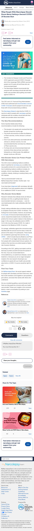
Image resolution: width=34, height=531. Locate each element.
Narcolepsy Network (10, 111)
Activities (4, 291)
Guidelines (21, 491)
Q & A (15, 7)
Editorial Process (23, 493)
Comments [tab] (9, 335)
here (8, 306)
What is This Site (23, 487)
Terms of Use (5, 504)
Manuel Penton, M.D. (18, 25)
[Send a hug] (10, 354)
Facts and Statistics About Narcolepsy (14, 404)
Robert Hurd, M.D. (24, 21)
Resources (9, 7)
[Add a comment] (9, 32)
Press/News (21, 499)
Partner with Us (23, 497)
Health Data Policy (6, 510)
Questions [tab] (24, 335)
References (4, 294)
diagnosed (14, 186)
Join (32, 4)
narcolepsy (22, 113)
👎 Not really (23, 322)
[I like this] (3, 32)
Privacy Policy (5, 506)
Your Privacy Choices (6, 513)
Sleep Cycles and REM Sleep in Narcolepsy (15, 430)
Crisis (3, 493)
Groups (21, 7)
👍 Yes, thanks (10, 322)
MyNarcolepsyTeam (13, 2)
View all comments (16, 340)
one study (5, 215)
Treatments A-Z (6, 489)
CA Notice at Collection (5, 517)
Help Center (5, 491)
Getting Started (23, 489)
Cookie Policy (5, 508)
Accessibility (22, 495)
